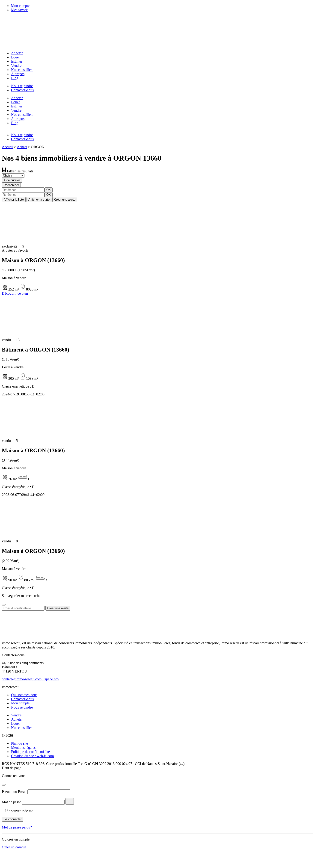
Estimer (16, 61)
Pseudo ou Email (14, 792)
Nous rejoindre (22, 86)
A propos (17, 74)
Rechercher (11, 185)
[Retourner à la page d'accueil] (32, 45)
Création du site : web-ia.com (32, 756)
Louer (15, 57)
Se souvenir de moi (20, 811)
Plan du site (19, 743)
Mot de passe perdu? (17, 827)
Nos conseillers (22, 70)
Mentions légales (23, 747)
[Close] (4, 604)
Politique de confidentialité (30, 752)
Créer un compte (14, 847)
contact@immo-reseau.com (22, 679)
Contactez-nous (22, 90)
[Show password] (69, 801)
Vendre (16, 65)
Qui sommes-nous (24, 695)
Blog (14, 78)
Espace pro (50, 679)
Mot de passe (11, 802)
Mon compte (20, 6)
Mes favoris (19, 10)
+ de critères (12, 180)
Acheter (17, 53)
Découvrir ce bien (15, 293)
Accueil (7, 147)
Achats (22, 147)
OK (48, 190)
